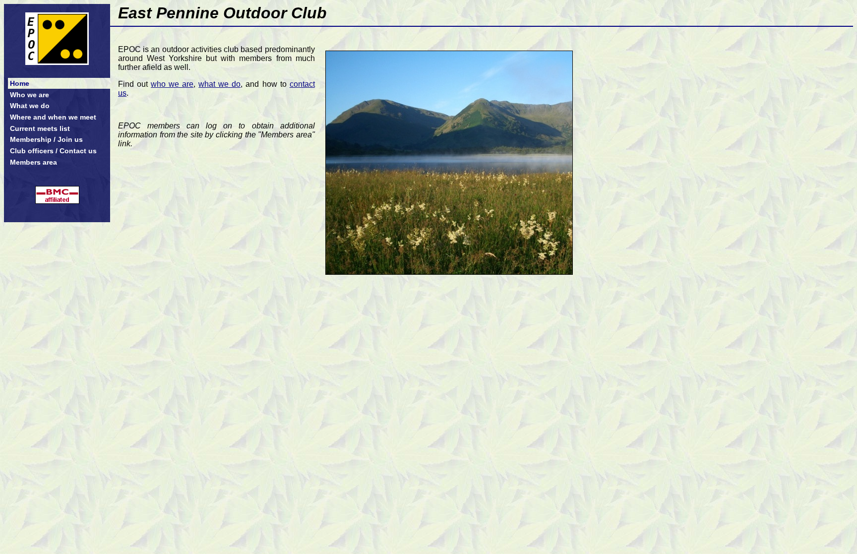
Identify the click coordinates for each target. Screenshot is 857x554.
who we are (172, 84)
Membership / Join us (46, 139)
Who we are (29, 95)
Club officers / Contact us (53, 151)
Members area (33, 162)
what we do (219, 84)
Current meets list (40, 128)
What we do (30, 106)
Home (19, 83)
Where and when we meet (53, 117)
